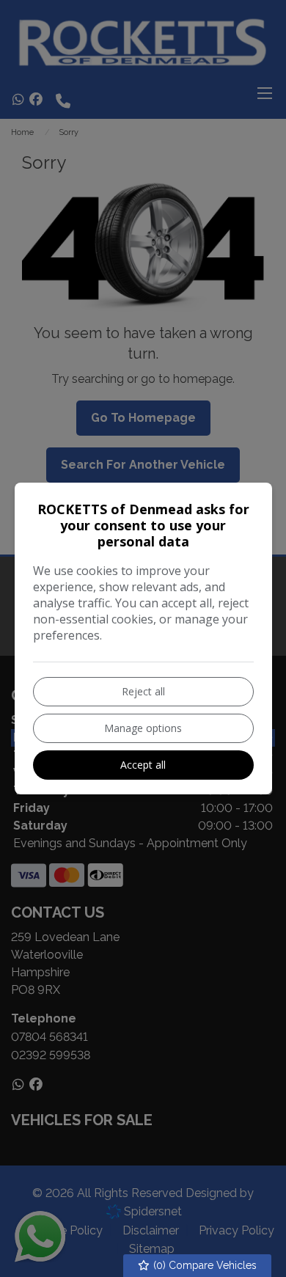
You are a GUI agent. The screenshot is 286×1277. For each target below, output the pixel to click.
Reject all (143, 691)
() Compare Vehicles (203, 1265)
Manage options (143, 728)
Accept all (143, 765)
